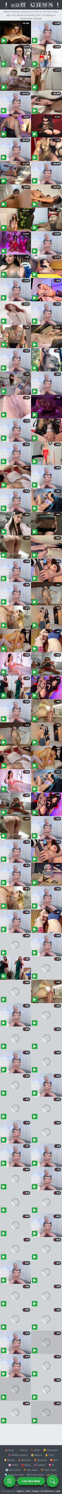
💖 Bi (51, 1465)
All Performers (47, 1491)
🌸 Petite (13, 1465)
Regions (20, 1491)
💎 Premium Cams (14, 1474)
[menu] (9, 1481)
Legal (57, 1491)
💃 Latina (35, 1450)
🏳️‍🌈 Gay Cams (31, 1470)
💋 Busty (26, 1465)
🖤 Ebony (22, 1450)
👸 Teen (49, 1455)
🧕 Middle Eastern (18, 1455)
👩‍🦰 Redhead (40, 1460)
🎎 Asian (9, 1450)
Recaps (35, 1491)
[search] (52, 1481)
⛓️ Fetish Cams (35, 1474)
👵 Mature (36, 1455)
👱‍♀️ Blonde (9, 1460)
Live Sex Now (31, 1481)
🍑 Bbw (54, 1460)
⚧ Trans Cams (49, 1470)
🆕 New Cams (13, 1470)
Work (28, 1491)
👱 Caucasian (50, 1450)
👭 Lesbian (39, 1465)
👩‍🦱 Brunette (24, 1460)
